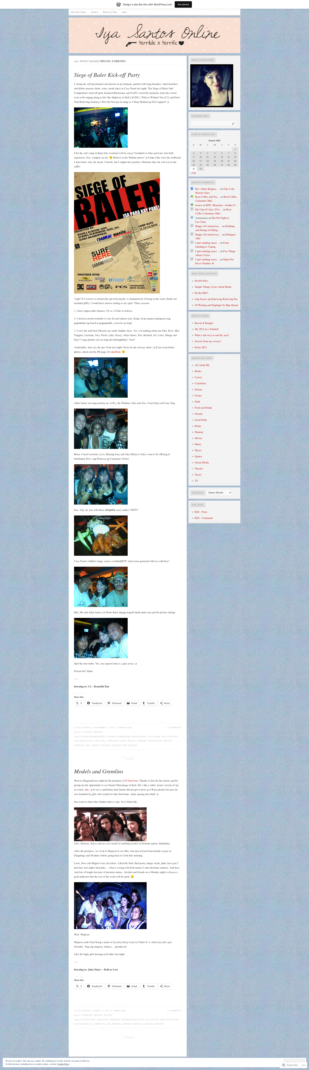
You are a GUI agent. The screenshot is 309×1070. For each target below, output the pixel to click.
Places (108, 1015)
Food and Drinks (203, 407)
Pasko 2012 (201, 347)
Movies (98, 1015)
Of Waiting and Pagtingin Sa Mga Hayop (216, 305)
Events (87, 732)
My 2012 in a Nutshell (207, 329)
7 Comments (174, 727)
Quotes (198, 456)
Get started (183, 4)
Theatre (199, 468)
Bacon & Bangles (204, 323)
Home (198, 426)
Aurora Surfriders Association (126, 736)
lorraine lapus (116, 740)
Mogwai (159, 1024)
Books (198, 371)
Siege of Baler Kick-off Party (107, 74)
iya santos (152, 1019)
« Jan (193, 172)
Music (198, 444)
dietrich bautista (133, 1019)
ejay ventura (169, 736)
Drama (198, 389)
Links (124, 12)
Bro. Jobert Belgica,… (207, 189)
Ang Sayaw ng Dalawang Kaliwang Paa (216, 299)
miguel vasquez (143, 1024)
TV (196, 480)
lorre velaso (102, 1024)
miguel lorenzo (122, 1024)
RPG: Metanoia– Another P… (222, 205)
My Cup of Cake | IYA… (208, 209)
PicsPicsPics (201, 280)
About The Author (78, 12)
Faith (197, 401)
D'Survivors (88, 1019)
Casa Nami (154, 736)
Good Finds (201, 419)
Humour (199, 432)
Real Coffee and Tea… (207, 196)
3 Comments (174, 1010)
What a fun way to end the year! (212, 335)
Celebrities (200, 383)
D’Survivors (131, 780)
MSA (88, 745)
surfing (116, 745)
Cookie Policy (63, 1063)
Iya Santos (83, 727)
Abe (86, 789)
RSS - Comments (204, 518)
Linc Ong (99, 740)
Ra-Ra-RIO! (201, 293)
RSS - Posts (201, 512)
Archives (94, 12)
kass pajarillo (83, 1024)
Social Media (202, 462)
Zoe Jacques (130, 745)
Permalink (125, 727)
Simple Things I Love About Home (213, 286)
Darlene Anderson (108, 1019)
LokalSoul (115, 351)
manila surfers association (145, 740)
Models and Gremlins (98, 771)
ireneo (198, 205)
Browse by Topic (110, 12)
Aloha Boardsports (93, 736)
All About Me (202, 365)
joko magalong (83, 740)
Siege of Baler (101, 745)
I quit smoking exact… (207, 242)
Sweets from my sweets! (208, 341)
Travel (198, 474)
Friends (98, 732)
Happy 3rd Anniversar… (208, 226)
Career (198, 377)
